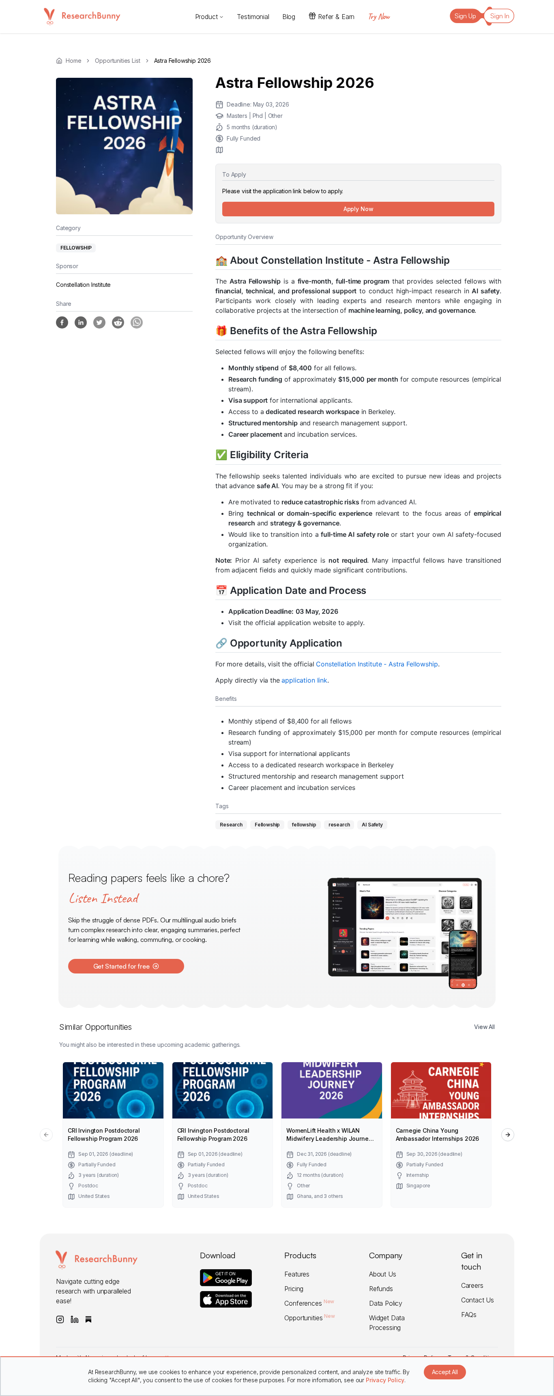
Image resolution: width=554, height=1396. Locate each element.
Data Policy (385, 1303)
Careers (472, 1285)
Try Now (378, 16)
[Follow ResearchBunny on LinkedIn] (75, 1319)
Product (206, 17)
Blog (288, 17)
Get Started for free (121, 966)
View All (484, 1026)
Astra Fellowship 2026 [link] (182, 60)
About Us (382, 1274)
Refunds (381, 1289)
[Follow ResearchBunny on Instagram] (60, 1319)
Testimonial (253, 17)
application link (304, 680)
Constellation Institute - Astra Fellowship (377, 664)
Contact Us (477, 1300)
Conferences (309, 1303)
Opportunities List (117, 60)
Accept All (445, 1371)
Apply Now (359, 208)
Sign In (499, 16)
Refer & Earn (336, 17)
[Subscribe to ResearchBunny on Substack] (88, 1319)
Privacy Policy (385, 1380)
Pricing (293, 1289)
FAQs (469, 1315)
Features (296, 1274)
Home (73, 60)
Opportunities (309, 1318)
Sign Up (465, 16)
